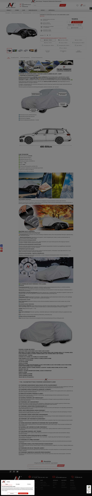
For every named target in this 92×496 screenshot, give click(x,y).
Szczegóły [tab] (18, 484)
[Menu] (90, 485)
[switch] (89, 492)
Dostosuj (12, 493)
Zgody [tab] (7, 484)
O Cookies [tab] (29, 484)
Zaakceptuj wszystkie (23, 493)
